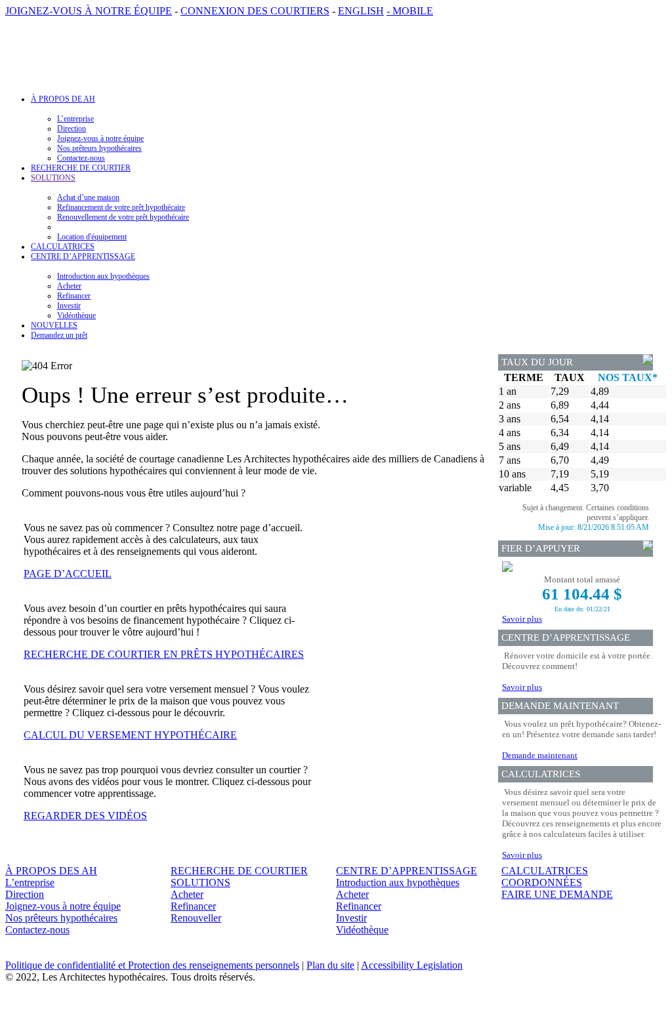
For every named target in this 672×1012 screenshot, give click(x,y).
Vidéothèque (76, 315)
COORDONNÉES (541, 882)
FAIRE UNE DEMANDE (557, 894)
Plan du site (330, 965)
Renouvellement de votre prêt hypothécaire (123, 217)
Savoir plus (522, 619)
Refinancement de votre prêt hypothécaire (121, 207)
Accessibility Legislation (412, 965)
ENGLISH (361, 10)
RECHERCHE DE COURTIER (81, 167)
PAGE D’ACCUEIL (68, 573)
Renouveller (196, 917)
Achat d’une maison (88, 197)
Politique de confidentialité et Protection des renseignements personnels (152, 965)
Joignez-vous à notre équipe (100, 138)
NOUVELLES (54, 325)
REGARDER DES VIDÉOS (85, 815)
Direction (71, 128)
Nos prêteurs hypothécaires (99, 148)
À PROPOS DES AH (51, 870)
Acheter (69, 286)
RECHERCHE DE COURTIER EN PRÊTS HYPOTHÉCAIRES (164, 654)
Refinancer (74, 295)
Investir (69, 305)
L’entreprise (75, 118)
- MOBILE (410, 10)
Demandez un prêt (59, 335)
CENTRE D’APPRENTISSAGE (406, 870)
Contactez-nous (81, 158)
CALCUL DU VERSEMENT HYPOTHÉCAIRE (130, 734)
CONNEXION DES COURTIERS (254, 10)
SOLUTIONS (200, 882)
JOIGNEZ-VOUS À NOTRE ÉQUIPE (88, 10)
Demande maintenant (540, 755)
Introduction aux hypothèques (103, 276)
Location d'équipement (92, 236)
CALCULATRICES (62, 246)
